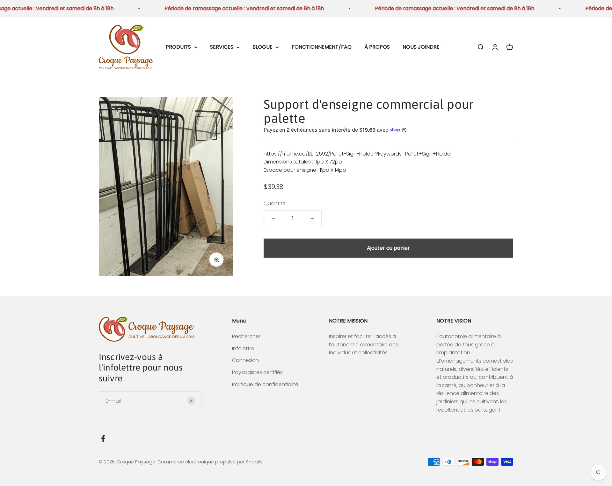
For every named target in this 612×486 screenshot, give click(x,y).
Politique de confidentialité (265, 384)
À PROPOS (377, 47)
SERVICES (221, 47)
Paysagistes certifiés (257, 372)
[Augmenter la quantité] (312, 218)
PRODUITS (178, 47)
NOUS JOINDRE (421, 47)
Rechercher (246, 336)
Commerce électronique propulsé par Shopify (210, 462)
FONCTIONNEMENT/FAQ (322, 47)
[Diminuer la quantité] (273, 218)
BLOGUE (262, 47)
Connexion (245, 360)
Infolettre (243, 348)
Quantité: (275, 203)
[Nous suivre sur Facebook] (103, 438)
